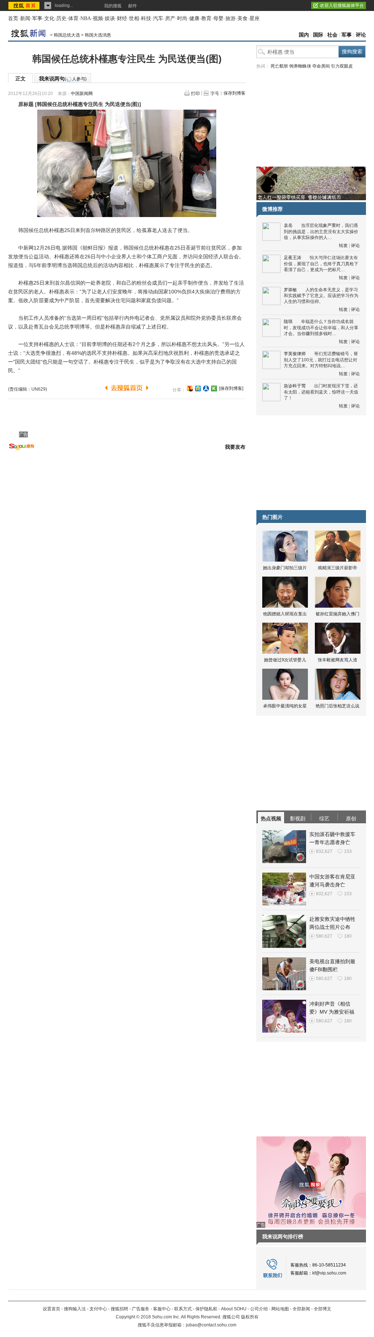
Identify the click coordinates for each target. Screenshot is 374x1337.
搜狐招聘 (119, 1308)
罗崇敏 (290, 289)
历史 (61, 18)
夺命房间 (321, 66)
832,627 (324, 851)
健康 (194, 18)
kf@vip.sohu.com (329, 1273)
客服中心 (162, 1308)
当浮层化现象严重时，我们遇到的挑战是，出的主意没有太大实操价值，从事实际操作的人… (321, 231)
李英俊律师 (295, 353)
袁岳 (288, 225)
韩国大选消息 (98, 35)
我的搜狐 (113, 5)
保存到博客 (234, 93)
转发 (343, 245)
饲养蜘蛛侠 (300, 66)
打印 (195, 93)
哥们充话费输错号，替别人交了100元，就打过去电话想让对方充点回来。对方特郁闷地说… (321, 359)
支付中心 (98, 1308)
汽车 (158, 18)
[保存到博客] (231, 388)
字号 (214, 93)
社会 (332, 35)
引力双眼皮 (342, 66)
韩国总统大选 (67, 35)
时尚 (182, 18)
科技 (146, 18)
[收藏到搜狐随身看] (214, 388)
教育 (206, 18)
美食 (242, 18)
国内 (304, 35)
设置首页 (51, 1308)
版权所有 (250, 1316)
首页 (13, 18)
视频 (98, 18)
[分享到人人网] (206, 388)
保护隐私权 (206, 1308)
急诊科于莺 (295, 385)
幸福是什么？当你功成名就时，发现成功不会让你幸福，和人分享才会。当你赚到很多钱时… (321, 327)
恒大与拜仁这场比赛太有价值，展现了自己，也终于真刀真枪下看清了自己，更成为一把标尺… (321, 263)
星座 (254, 18)
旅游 (230, 18)
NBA (85, 18)
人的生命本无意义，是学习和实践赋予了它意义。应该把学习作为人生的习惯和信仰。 (321, 295)
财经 (122, 18)
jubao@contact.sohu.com (211, 1324)
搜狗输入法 (75, 1308)
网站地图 (280, 1308)
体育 (73, 18)
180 (348, 936)
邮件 (132, 5)
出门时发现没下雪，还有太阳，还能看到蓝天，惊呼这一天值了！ (321, 391)
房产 (170, 18)
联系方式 (183, 1308)
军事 (37, 18)
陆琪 (288, 321)
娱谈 (110, 18)
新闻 (25, 18)
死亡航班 (279, 66)
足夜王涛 (292, 257)
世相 (134, 18)
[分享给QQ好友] (198, 388)
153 (348, 851)
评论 (361, 35)
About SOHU (234, 1308)
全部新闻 (301, 1308)
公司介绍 (259, 1308)
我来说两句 (63, 78)
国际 (318, 35)
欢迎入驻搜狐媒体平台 (342, 5)
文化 (49, 18)
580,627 (324, 936)
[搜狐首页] (24, 5)
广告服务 (140, 1308)
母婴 (218, 18)
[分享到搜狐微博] (190, 388)
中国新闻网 (82, 93)
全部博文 (322, 1308)
